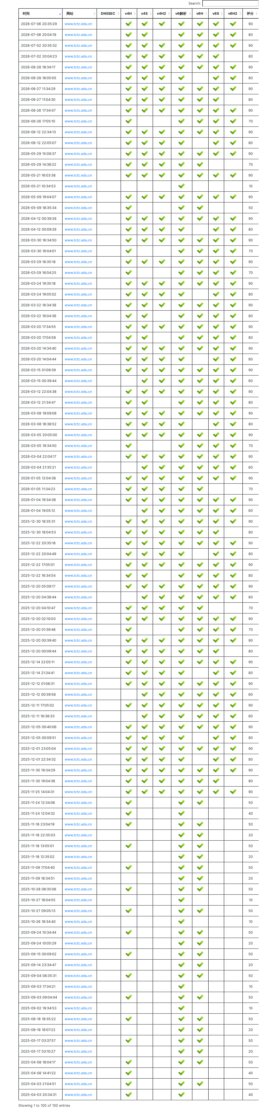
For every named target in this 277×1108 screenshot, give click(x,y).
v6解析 (181, 13)
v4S (144, 13)
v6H (199, 13)
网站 (69, 13)
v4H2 (161, 13)
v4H (128, 13)
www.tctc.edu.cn (78, 24)
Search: (194, 3)
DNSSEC (108, 13)
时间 (26, 13)
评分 (250, 13)
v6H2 (232, 13)
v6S (216, 13)
